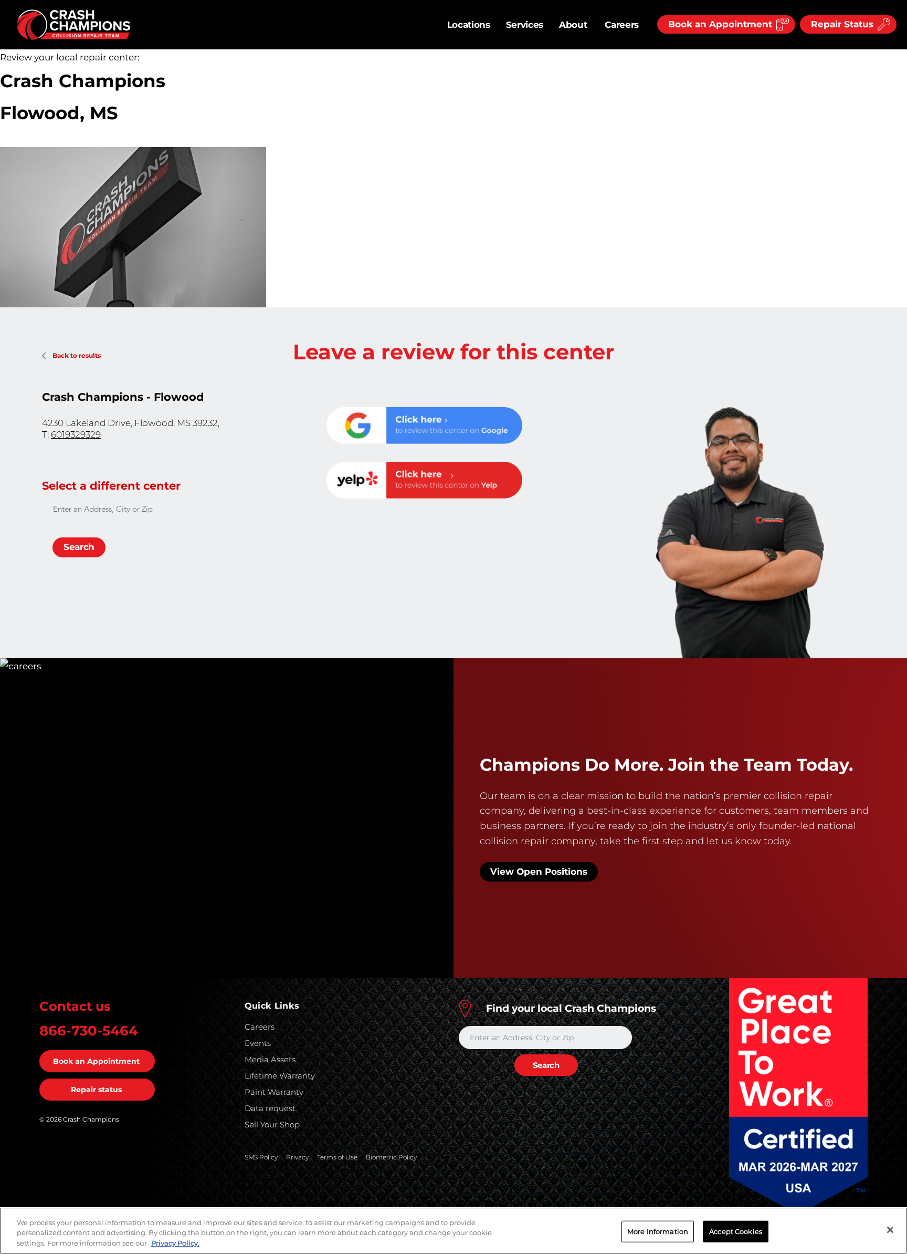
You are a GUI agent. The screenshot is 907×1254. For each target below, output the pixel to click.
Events (258, 1043)
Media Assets (270, 1059)
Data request (270, 1108)
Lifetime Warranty (280, 1076)
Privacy (297, 1157)
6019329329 (76, 434)
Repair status (96, 1089)
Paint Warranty (274, 1092)
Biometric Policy (391, 1157)
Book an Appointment (96, 1061)
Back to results (76, 355)
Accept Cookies (735, 1231)
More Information (657, 1231)
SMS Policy (261, 1157)
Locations (468, 24)
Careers (622, 24)
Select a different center (111, 485)
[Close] (890, 1229)
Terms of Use (337, 1157)
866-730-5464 (88, 1030)
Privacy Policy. (175, 1243)
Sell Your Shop (272, 1124)
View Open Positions (538, 871)
